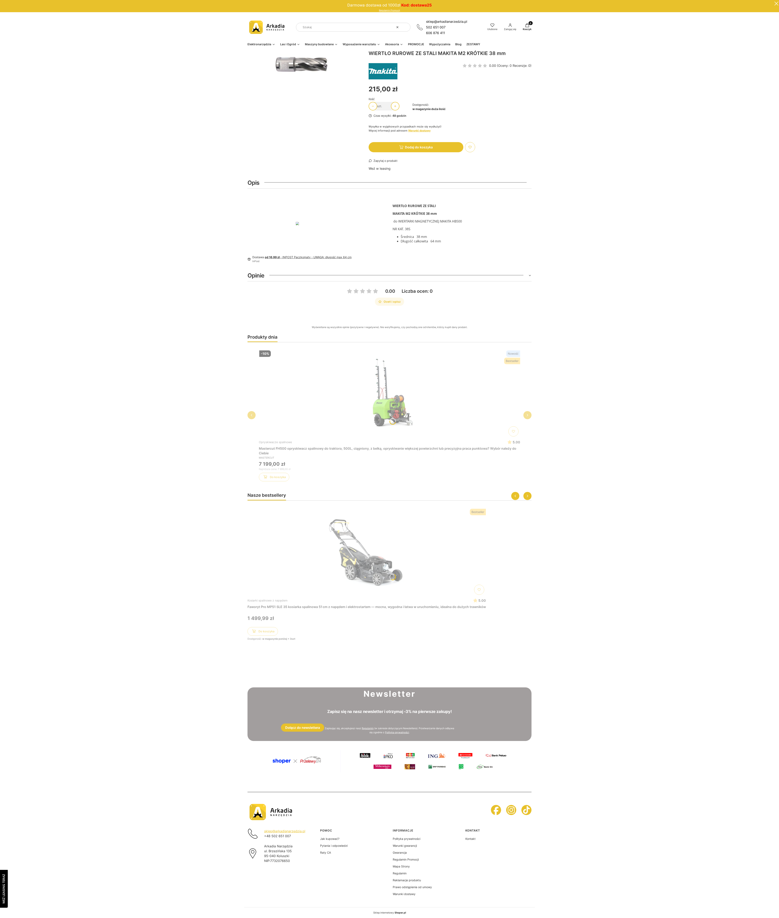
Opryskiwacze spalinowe (275, 442)
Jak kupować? (329, 838)
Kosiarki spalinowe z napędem (267, 600)
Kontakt (470, 838)
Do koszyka (278, 477)
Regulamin (368, 728)
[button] (405, 27)
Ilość (372, 99)
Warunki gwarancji (405, 845)
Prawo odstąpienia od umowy (412, 887)
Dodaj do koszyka (419, 147)
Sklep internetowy (389, 912)
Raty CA (325, 852)
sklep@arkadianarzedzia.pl (446, 21)
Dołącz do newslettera (302, 728)
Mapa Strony (401, 866)
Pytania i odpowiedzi (334, 845)
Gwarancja (400, 852)
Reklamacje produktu (407, 880)
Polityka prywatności (406, 838)
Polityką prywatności (397, 732)
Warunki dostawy (404, 894)
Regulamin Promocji (389, 10)
